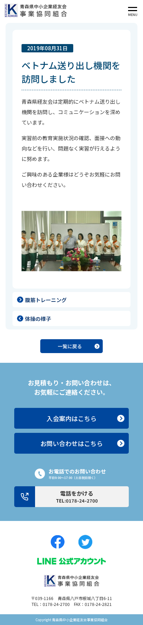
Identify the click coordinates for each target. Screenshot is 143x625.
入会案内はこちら (71, 418)
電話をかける (77, 496)
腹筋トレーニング (46, 299)
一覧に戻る (70, 346)
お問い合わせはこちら (71, 443)
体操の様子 (38, 318)
